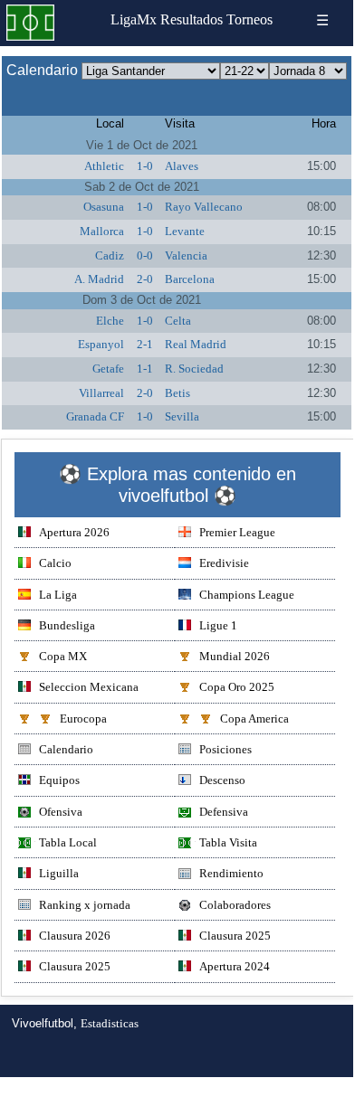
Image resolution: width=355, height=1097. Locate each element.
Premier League (237, 532)
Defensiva (223, 811)
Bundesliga (67, 625)
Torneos (249, 19)
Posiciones (225, 749)
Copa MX (63, 656)
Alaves (181, 166)
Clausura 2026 (74, 935)
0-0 (145, 255)
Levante (185, 231)
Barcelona (190, 279)
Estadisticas (110, 1023)
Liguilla (59, 873)
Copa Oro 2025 (236, 687)
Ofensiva (60, 811)
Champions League (246, 594)
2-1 (145, 344)
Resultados (191, 19)
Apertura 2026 (74, 532)
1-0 (145, 166)
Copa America (254, 718)
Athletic (104, 166)
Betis (177, 393)
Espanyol (101, 344)
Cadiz (109, 255)
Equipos (59, 780)
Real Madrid (195, 344)
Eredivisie (224, 563)
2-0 (145, 279)
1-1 (145, 368)
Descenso (222, 780)
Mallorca (102, 231)
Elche (110, 320)
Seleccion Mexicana (89, 687)
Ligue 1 (218, 625)
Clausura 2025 (235, 935)
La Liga (58, 594)
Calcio (55, 563)
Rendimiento (231, 873)
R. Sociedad (194, 368)
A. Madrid (99, 279)
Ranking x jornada (84, 905)
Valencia (186, 255)
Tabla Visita (228, 842)
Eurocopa (83, 718)
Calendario (66, 749)
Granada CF (95, 416)
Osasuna (103, 206)
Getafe (108, 368)
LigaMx (133, 19)
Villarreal (101, 393)
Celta (178, 320)
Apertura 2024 (234, 966)
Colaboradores (235, 905)
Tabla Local (68, 842)
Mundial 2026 (234, 656)
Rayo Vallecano (204, 206)
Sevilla (182, 416)
